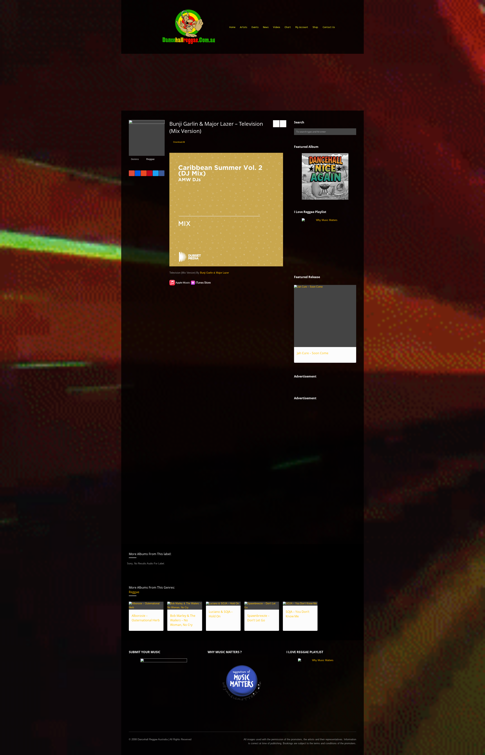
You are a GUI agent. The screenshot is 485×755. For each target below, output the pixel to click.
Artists (243, 27)
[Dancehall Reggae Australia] (188, 28)
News (265, 27)
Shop (315, 27)
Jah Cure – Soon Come (312, 353)
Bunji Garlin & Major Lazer (214, 272)
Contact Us (329, 27)
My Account (301, 27)
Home (232, 27)
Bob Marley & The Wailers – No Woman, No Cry (182, 620)
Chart (288, 27)
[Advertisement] (242, 82)
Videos (276, 27)
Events (255, 27)
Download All (179, 142)
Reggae (150, 159)
